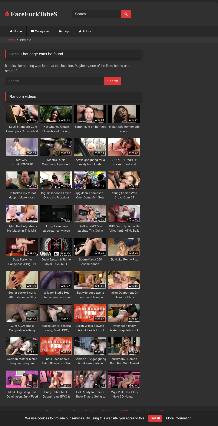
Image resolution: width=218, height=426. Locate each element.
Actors (87, 31)
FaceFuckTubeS (33, 14)
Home (18, 31)
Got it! (155, 418)
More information (178, 418)
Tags (66, 31)
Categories (42, 31)
